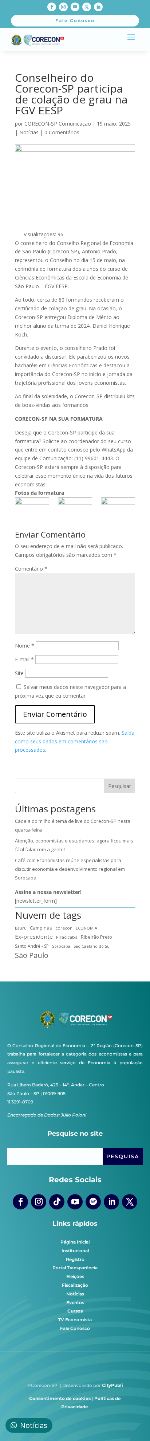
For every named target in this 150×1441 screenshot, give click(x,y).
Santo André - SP (32, 946)
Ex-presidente (34, 936)
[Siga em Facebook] (51, 7)
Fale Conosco (75, 1328)
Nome (24, 645)
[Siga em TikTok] (56, 1201)
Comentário (31, 568)
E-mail (24, 659)
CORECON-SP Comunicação (57, 123)
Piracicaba (67, 937)
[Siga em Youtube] (75, 7)
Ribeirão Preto (96, 937)
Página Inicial (75, 1242)
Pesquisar (119, 786)
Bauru (21, 928)
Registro (75, 1259)
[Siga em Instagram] (63, 7)
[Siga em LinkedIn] (98, 7)
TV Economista (75, 1319)
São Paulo (31, 955)
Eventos (75, 1302)
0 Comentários (61, 132)
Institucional (75, 1250)
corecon (63, 928)
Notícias (29, 132)
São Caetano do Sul (92, 946)
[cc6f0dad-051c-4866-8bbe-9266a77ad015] (32, 509)
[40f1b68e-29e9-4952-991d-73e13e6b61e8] (75, 509)
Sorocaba (61, 946)
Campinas (41, 927)
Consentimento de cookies (60, 1398)
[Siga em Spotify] (93, 1201)
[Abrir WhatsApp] (132, 1423)
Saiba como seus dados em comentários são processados (74, 741)
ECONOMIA (86, 928)
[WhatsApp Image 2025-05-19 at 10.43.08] (118, 509)
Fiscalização (75, 1285)
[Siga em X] (86, 7)
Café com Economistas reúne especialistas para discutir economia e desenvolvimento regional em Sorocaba (70, 869)
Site (19, 673)
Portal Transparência (75, 1267)
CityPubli (112, 1385)
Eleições (75, 1276)
